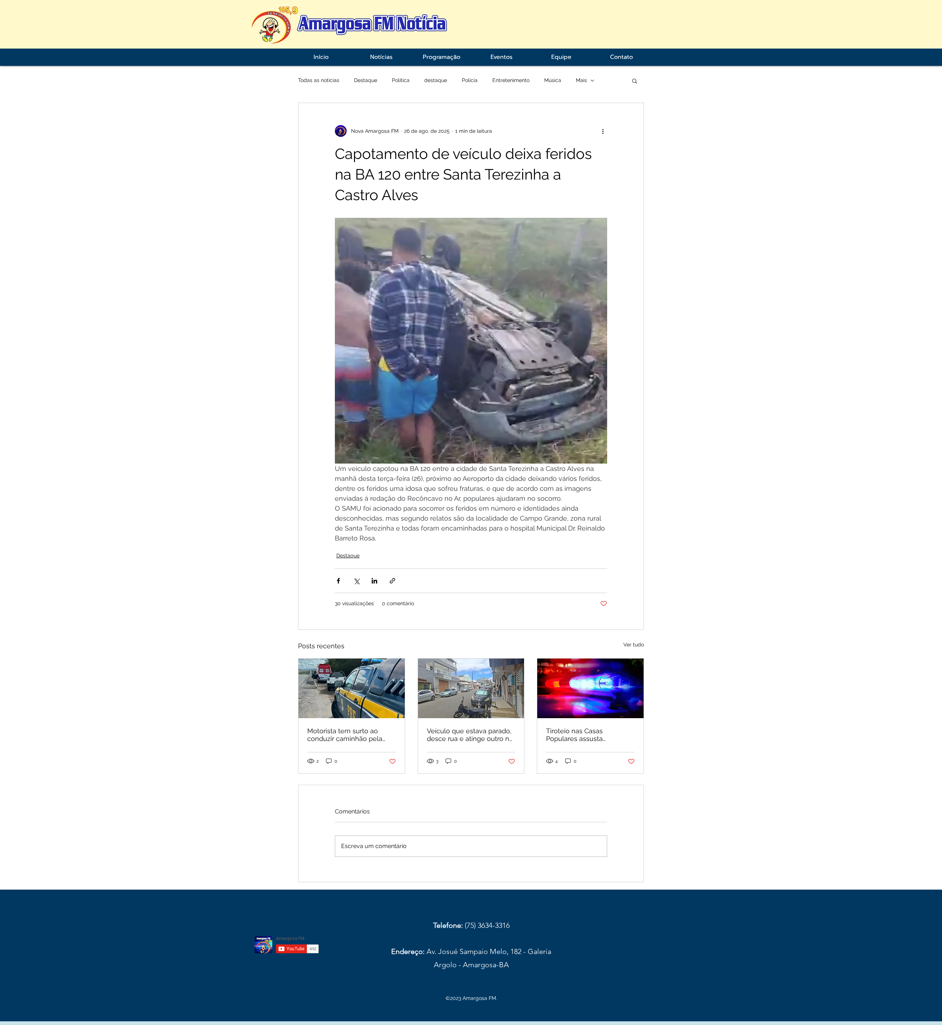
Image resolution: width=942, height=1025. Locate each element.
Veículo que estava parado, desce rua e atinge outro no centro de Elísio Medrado (470, 734)
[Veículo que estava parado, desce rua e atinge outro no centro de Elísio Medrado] (471, 688)
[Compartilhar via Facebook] (338, 580)
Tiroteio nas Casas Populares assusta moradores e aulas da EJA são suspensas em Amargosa (586, 734)
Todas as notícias (318, 80)
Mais (581, 80)
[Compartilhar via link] (392, 580)
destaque (435, 80)
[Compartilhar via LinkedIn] (374, 580)
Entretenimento (511, 80)
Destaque (365, 80)
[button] (634, 81)
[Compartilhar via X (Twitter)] (356, 580)
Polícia (470, 80)
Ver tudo (633, 645)
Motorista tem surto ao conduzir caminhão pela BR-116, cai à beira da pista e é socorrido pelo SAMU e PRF (349, 734)
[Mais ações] (602, 131)
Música (552, 80)
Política (401, 80)
